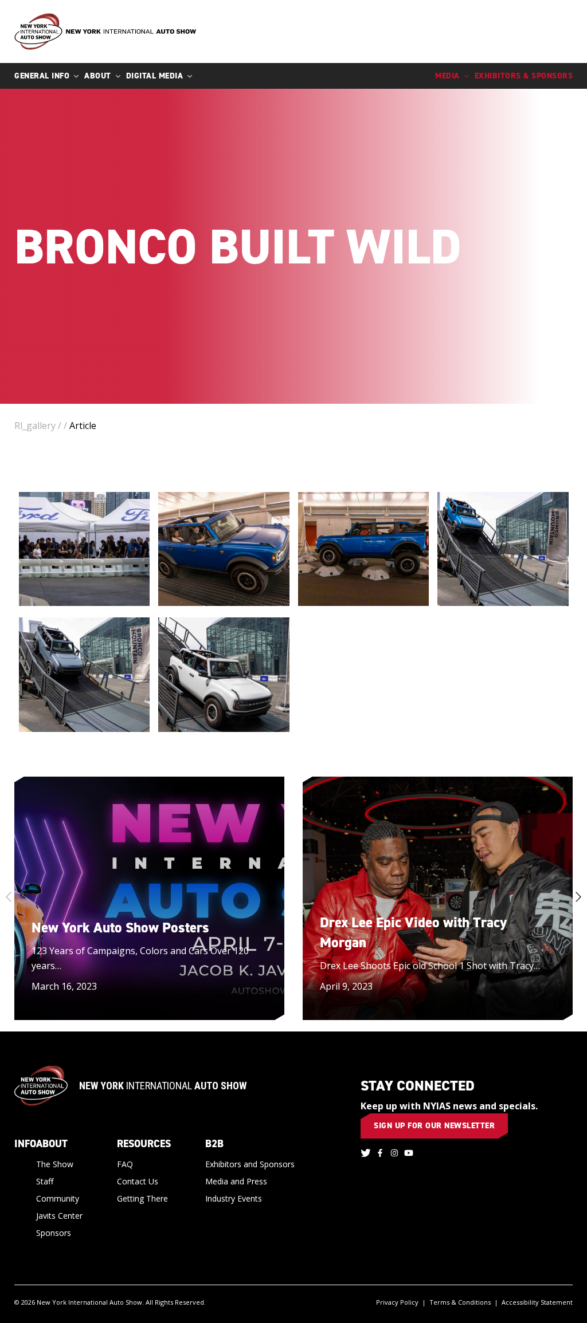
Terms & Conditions (460, 1302)
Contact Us (137, 1181)
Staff (44, 1181)
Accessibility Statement (537, 1302)
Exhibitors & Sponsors (524, 75)
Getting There (142, 1198)
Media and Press (236, 1181)
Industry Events (233, 1198)
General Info (41, 75)
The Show (54, 1164)
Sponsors (53, 1232)
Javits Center (59, 1215)
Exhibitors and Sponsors (250, 1164)
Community (57, 1198)
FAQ (125, 1164)
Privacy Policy (397, 1302)
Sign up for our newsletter (434, 1125)
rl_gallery (35, 425)
